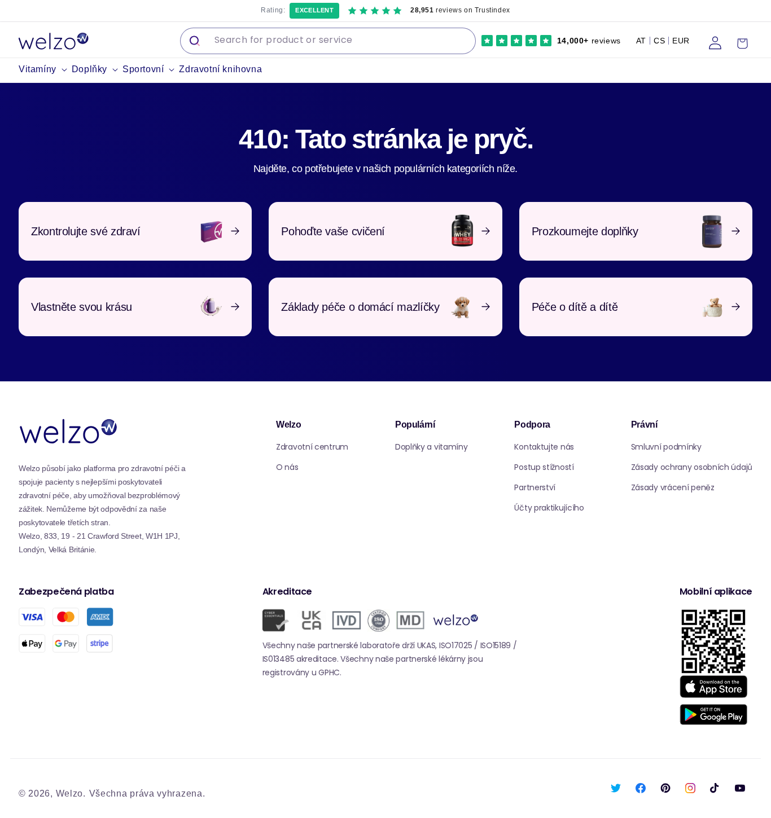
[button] (45, 69)
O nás (287, 467)
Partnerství (534, 487)
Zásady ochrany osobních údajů (691, 467)
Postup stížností (543, 467)
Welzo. (71, 793)
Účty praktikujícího (549, 507)
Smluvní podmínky (666, 446)
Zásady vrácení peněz (673, 487)
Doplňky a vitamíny (431, 446)
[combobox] (328, 41)
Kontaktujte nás (544, 446)
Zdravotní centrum (312, 446)
